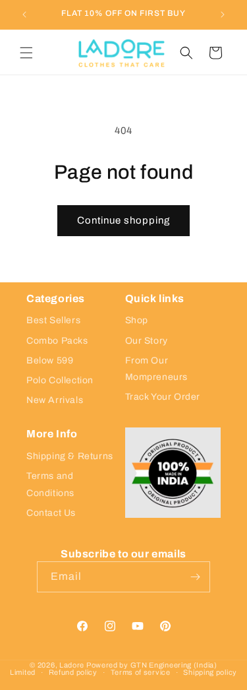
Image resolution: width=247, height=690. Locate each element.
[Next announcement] (222, 14)
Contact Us (51, 513)
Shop (136, 320)
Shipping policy (210, 672)
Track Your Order (163, 397)
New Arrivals (54, 400)
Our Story (146, 341)
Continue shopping (123, 220)
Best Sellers (53, 320)
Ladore (71, 665)
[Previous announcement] (24, 14)
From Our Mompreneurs (156, 369)
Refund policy (73, 672)
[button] (26, 52)
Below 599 (49, 360)
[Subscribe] (194, 576)
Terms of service (141, 672)
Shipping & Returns (69, 456)
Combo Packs (57, 341)
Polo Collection (60, 380)
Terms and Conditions (50, 484)
